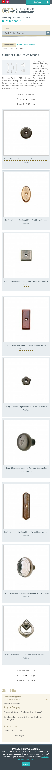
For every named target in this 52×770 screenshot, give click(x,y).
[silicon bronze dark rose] (26, 133)
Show (19, 99)
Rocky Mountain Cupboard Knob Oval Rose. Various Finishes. (26, 222)
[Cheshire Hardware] (26, 10)
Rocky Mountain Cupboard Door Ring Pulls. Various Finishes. (26, 656)
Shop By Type (29, 45)
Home (19, 45)
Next (33, 104)
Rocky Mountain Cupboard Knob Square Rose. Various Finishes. (26, 283)
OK (47, 33)
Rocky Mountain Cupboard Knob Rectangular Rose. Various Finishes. (26, 347)
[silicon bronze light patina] (26, 194)
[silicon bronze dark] (26, 442)
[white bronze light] (26, 567)
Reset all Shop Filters (12, 703)
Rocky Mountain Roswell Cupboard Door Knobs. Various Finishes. (26, 595)
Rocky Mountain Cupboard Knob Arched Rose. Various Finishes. (26, 534)
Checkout (37, 2)
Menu (6, 28)
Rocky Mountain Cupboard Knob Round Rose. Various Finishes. (26, 160)
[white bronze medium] (26, 628)
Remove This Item (47, 699)
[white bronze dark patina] (26, 380)
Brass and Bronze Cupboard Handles (21, 712)
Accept (26, 764)
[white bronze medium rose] (26, 255)
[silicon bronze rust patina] (26, 319)
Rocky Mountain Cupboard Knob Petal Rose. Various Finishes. (26, 408)
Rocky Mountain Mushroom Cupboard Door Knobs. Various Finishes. (26, 470)
